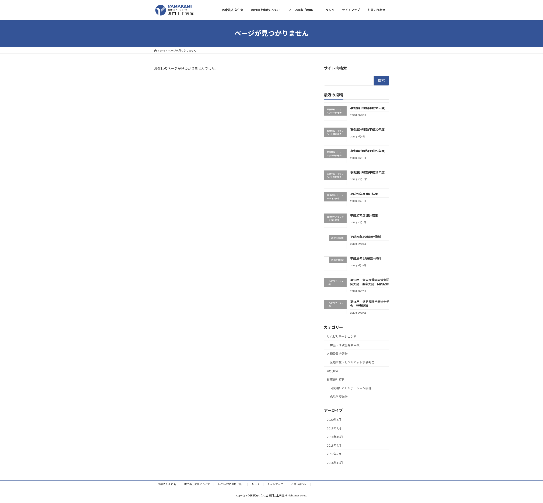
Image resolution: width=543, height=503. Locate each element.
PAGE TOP (527, 484)
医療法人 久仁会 (167, 484)
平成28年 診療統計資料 (365, 237)
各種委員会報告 (337, 353)
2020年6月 (334, 419)
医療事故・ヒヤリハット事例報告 (352, 362)
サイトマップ (275, 484)
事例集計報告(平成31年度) (367, 108)
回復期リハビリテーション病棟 (350, 388)
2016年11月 (335, 462)
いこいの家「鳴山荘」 (231, 484)
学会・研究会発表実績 (345, 345)
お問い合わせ (298, 484)
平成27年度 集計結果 (364, 215)
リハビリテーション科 (342, 336)
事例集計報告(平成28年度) (367, 172)
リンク (255, 484)
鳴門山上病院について (197, 484)
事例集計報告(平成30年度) (367, 129)
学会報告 (333, 371)
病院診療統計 (339, 396)
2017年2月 (334, 454)
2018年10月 (335, 437)
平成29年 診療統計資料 (365, 258)
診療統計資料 (336, 379)
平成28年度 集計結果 (364, 194)
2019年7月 (334, 428)
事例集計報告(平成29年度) (367, 151)
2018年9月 (334, 445)
